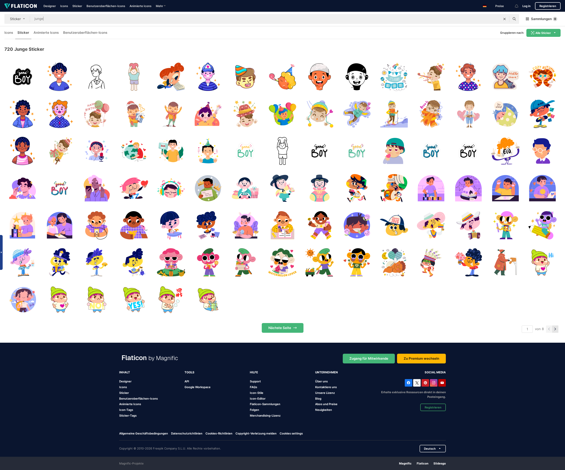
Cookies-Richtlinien (218, 433)
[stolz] (59, 299)
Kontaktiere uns (326, 387)
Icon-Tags (126, 410)
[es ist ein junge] (394, 76)
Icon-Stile (256, 393)
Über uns (321, 381)
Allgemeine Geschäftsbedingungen (143, 433)
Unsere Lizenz (325, 393)
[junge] (22, 76)
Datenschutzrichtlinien (186, 433)
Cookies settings (291, 433)
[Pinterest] (425, 383)
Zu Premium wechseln (421, 358)
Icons (64, 6)
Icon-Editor (258, 398)
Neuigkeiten (323, 410)
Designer (49, 6)
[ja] (134, 299)
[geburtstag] (208, 299)
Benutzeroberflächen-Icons (106, 6)
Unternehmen (326, 372)
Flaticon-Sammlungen (265, 404)
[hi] (542, 262)
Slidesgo (439, 463)
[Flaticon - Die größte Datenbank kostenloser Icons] (20, 6)
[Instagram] (433, 383)
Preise (499, 6)
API (187, 381)
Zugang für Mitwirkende (368, 358)
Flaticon (422, 463)
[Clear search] (504, 19)
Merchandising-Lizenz (265, 415)
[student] (22, 299)
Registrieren (547, 6)
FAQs (253, 387)
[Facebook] (408, 383)
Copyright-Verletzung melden (256, 433)
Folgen (254, 410)
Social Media (435, 372)
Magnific (405, 463)
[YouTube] (442, 383)
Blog (318, 398)
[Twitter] (417, 383)
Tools (189, 372)
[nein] (97, 299)
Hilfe (254, 372)
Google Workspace (198, 387)
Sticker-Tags (128, 415)
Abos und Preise (326, 404)
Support (255, 381)
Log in (526, 6)
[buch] (171, 76)
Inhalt (124, 372)
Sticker (77, 6)
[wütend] (171, 299)
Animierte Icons (140, 6)
